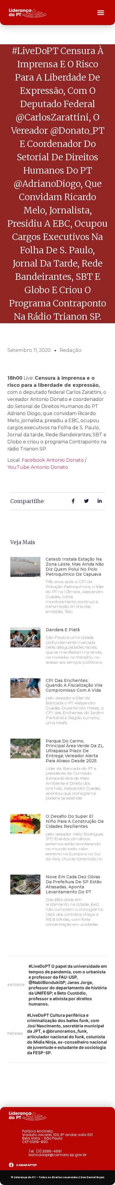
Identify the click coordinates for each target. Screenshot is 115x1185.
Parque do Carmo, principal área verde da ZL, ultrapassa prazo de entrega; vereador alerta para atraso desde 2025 (75, 750)
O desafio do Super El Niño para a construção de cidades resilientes (75, 821)
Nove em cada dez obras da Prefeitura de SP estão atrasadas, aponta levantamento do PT (74, 884)
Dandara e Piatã (63, 629)
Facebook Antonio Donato (53, 460)
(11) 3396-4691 (49, 1151)
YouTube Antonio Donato (37, 467)
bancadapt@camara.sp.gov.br (57, 1154)
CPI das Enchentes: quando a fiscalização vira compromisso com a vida (74, 685)
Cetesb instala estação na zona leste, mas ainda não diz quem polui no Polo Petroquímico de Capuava (75, 566)
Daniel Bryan (95, 1177)
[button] (100, 12)
